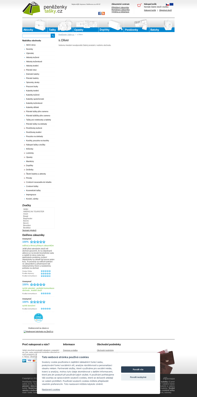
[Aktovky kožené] (35, 25)
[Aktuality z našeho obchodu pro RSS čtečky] (103, 14)
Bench (26, 223)
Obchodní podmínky (105, 350)
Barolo (26, 221)
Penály (29, 178)
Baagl (25, 216)
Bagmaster (27, 218)
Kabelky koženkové (34, 103)
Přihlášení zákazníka (120, 7)
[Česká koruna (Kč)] (167, 5)
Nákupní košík (150, 10)
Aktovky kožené (32, 57)
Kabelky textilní (32, 91)
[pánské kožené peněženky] (136, 25)
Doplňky (29, 165)
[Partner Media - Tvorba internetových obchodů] (169, 379)
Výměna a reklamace (120, 12)
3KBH (25, 209)
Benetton (27, 225)
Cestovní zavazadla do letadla (38, 182)
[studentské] (162, 25)
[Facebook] (99, 14)
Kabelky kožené (33, 95)
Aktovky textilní (32, 66)
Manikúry (30, 161)
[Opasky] (85, 25)
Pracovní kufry (32, 86)
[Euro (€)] (171, 5)
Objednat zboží (165, 10)
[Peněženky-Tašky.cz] (44, 8)
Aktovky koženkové (34, 62)
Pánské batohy (32, 78)
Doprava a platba (70, 350)
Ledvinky (30, 153)
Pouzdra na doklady (34, 136)
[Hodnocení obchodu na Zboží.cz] (38, 331)
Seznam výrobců (29, 230)
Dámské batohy (32, 74)
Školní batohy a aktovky (36, 174)
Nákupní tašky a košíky (35, 145)
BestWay (27, 228)
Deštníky (29, 170)
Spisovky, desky (32, 82)
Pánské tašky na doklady (36, 124)
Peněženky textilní (33, 132)
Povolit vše (138, 369)
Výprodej (30, 53)
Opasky (29, 157)
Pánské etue (31, 70)
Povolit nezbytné (138, 377)
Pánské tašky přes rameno (37, 111)
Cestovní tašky (32, 186)
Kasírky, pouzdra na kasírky (37, 141)
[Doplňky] (111, 25)
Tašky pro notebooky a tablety (38, 120)
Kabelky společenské (35, 99)
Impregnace (31, 195)
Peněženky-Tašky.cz (66, 34)
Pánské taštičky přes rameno (38, 116)
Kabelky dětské (32, 107)
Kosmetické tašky (33, 190)
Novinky (29, 49)
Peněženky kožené (34, 128)
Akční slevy (31, 45)
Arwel (25, 214)
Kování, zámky (32, 199)
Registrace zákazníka (121, 10)
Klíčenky (29, 149)
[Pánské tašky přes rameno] (60, 25)
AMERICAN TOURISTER (33, 212)
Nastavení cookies (51, 389)
